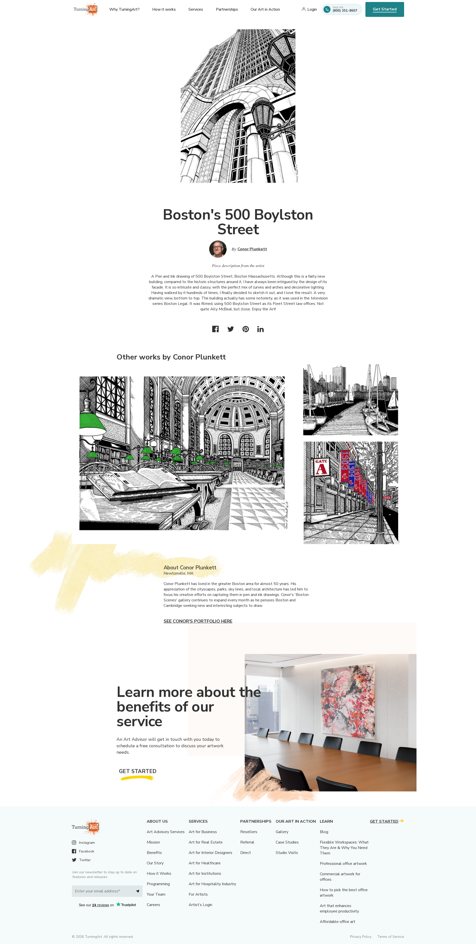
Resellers (248, 832)
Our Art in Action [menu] (265, 9)
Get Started (385, 9)
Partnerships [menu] (227, 9)
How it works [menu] (164, 9)
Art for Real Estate (206, 842)
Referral (247, 842)
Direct (245, 852)
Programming (158, 884)
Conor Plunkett (252, 249)
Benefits (154, 852)
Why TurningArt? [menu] (124, 9)
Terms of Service (390, 936)
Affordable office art (337, 921)
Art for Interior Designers (210, 852)
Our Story (155, 863)
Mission (153, 842)
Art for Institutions (205, 873)
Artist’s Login (200, 905)
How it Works (159, 873)
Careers (153, 905)
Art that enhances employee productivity (339, 908)
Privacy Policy (360, 936)
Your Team (156, 894)
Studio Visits (287, 852)
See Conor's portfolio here (198, 621)
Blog (324, 832)
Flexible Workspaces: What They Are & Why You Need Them (344, 848)
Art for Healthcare (205, 863)
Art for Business (203, 832)
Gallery (282, 832)
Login (312, 9)
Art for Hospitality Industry (212, 884)
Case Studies (287, 842)
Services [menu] (195, 9)
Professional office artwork (343, 863)
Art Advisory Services (166, 832)
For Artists (198, 894)
